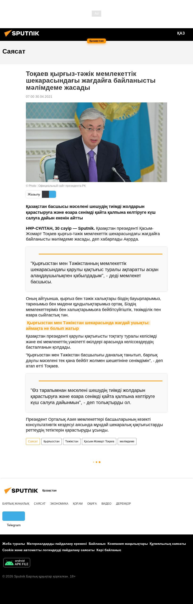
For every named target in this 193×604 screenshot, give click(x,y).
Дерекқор (123, 503)
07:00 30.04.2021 (39, 96)
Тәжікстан (71, 441)
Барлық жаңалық (15, 503)
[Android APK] (17, 563)
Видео (106, 503)
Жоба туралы (13, 544)
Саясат (33, 441)
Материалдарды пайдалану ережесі (57, 544)
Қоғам (78, 503)
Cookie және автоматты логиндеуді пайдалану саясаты (48, 550)
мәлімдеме (127, 441)
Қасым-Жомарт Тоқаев (99, 441)
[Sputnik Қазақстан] (23, 37)
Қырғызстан (52, 441)
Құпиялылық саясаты (168, 544)
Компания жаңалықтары (128, 544)
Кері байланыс (108, 550)
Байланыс (97, 544)
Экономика (59, 503)
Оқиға (92, 503)
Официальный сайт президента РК (62, 185)
